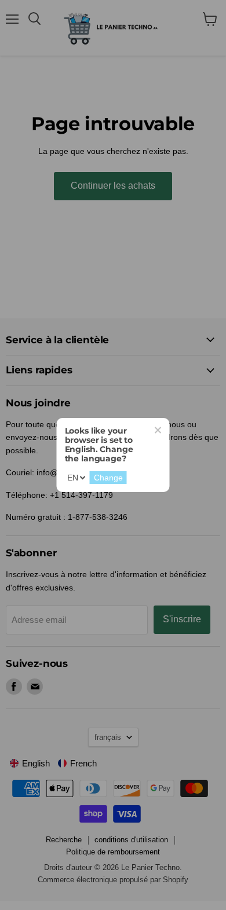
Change (108, 477)
